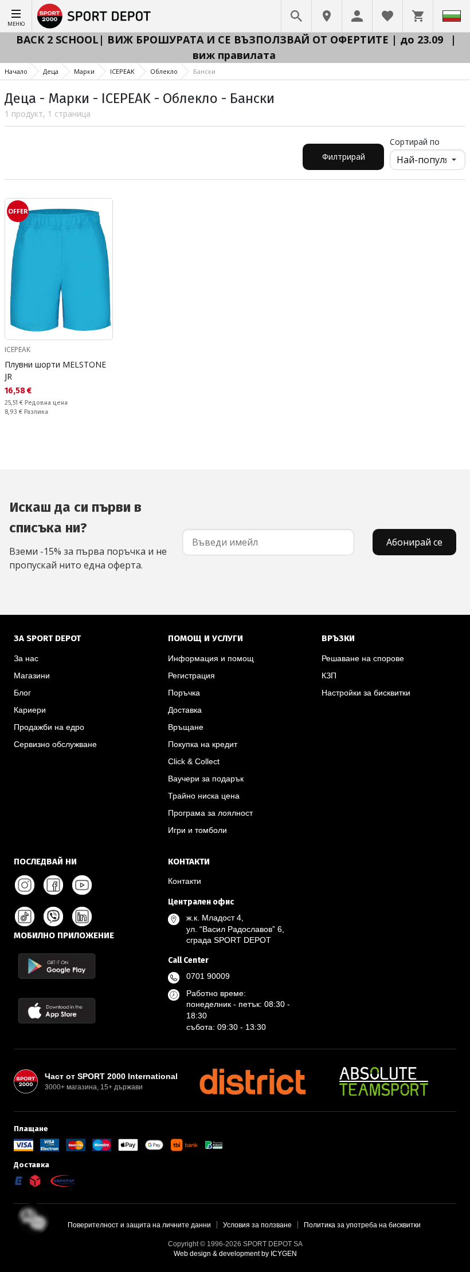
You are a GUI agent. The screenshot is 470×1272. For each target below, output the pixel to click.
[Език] (451, 16)
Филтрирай (343, 156)
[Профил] (357, 16)
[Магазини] (327, 16)
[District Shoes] (252, 1081)
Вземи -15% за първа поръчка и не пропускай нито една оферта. (88, 535)
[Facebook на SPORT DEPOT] (53, 885)
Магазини (32, 675)
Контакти (184, 881)
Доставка (185, 709)
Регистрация (191, 675)
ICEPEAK (122, 71)
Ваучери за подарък (206, 778)
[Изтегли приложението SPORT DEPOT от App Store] (57, 1010)
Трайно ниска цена (204, 795)
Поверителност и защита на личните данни (139, 1225)
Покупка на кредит (202, 744)
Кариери (30, 709)
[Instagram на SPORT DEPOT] (25, 885)
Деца (50, 71)
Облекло (164, 71)
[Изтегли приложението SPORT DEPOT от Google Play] (57, 966)
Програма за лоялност (210, 812)
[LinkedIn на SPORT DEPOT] (82, 916)
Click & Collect (194, 761)
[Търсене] (296, 16)
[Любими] (387, 16)
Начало (16, 71)
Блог (22, 692)
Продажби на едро (49, 727)
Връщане (185, 727)
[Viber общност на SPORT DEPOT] (53, 916)
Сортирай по (415, 141)
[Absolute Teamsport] (384, 1081)
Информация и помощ (211, 658)
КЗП (329, 675)
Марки (84, 71)
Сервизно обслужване (55, 744)
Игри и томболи (197, 830)
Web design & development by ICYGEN (235, 1254)
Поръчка (184, 692)
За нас (26, 658)
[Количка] (418, 16)
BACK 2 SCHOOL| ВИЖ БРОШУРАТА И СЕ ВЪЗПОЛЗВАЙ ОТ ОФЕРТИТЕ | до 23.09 (231, 39)
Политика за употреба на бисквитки (362, 1225)
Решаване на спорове (363, 658)
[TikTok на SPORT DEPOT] (25, 916)
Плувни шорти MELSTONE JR (55, 370)
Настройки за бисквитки (366, 692)
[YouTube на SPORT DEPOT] (82, 885)
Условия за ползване (257, 1225)
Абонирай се (414, 542)
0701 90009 (208, 976)
